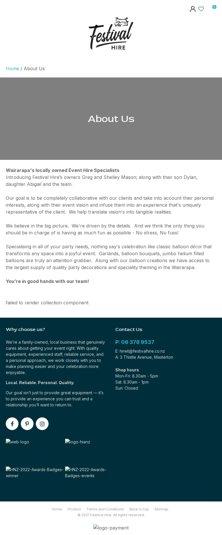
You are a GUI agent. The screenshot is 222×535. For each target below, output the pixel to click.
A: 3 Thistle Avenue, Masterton (144, 357)
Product (74, 509)
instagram (42, 423)
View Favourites (201, 8)
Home (12, 68)
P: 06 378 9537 (134, 342)
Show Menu (9, 35)
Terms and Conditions (105, 509)
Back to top (139, 509)
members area (192, 9)
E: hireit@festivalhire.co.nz (140, 351)
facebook (12, 423)
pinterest (27, 423)
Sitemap (161, 509)
